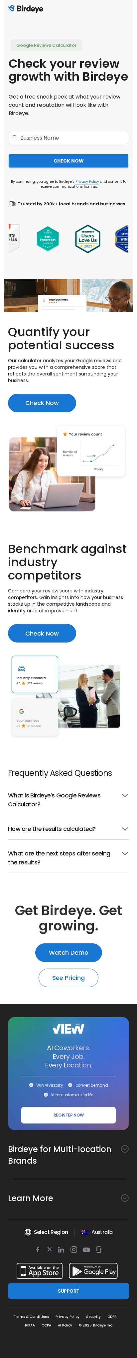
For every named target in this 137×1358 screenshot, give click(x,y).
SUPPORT (68, 1291)
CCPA (46, 1325)
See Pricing (68, 978)
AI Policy (65, 1325)
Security (93, 1316)
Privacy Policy (87, 181)
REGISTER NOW (69, 1115)
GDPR (112, 1316)
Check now (69, 161)
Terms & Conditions (31, 1316)
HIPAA (30, 1325)
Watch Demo (68, 952)
